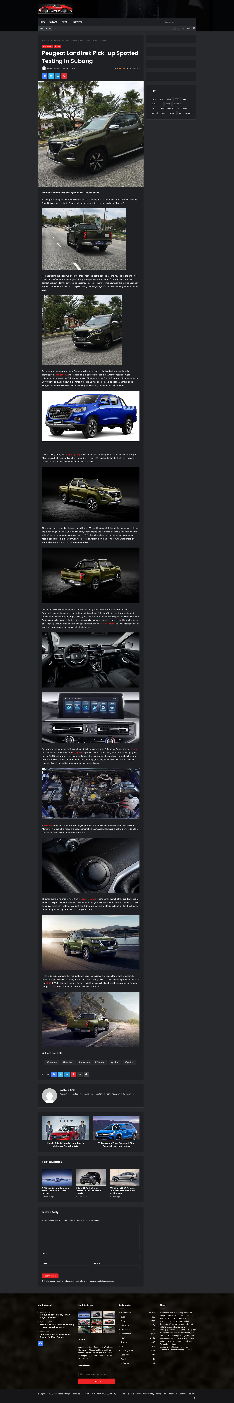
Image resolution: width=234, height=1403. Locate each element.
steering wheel (107, 623)
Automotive (55, 40)
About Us (77, 22)
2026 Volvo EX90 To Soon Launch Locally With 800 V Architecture (122, 1191)
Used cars (125, 1355)
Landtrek (69, 1062)
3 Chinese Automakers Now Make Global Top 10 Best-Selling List (55, 1191)
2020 (161, 99)
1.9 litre (134, 749)
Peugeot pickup (73, 454)
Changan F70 (60, 374)
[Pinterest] (64, 76)
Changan (76, 752)
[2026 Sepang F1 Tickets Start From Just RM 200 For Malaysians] (109, 1329)
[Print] (86, 1074)
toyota (187, 113)
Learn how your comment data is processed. (95, 1281)
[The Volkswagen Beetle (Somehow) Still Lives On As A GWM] (97, 1329)
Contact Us (181, 1394)
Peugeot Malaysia (87, 899)
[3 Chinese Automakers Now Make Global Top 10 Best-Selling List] (57, 1177)
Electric (154, 108)
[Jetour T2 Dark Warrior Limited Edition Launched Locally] (91, 1177)
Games (126, 1363)
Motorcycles (126, 1329)
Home (42, 22)
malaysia (85, 1062)
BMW (154, 104)
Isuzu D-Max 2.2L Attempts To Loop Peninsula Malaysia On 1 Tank (81, 28)
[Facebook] (44, 76)
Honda (185, 108)
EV (178, 108)
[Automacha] (55, 9)
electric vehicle (167, 108)
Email (45, 1263)
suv (180, 113)
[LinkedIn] (57, 76)
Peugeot (100, 1062)
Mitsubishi (49, 825)
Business (124, 1317)
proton (172, 113)
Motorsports (126, 1334)
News (64, 22)
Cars (123, 1321)
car (161, 104)
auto (184, 99)
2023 (177, 99)
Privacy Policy (148, 1394)
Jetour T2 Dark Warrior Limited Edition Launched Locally (88, 1191)
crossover (177, 104)
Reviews (53, 22)
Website (96, 1263)
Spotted (130, 1062)
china (168, 104)
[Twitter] (51, 76)
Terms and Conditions (165, 1394)
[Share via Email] (80, 1074)
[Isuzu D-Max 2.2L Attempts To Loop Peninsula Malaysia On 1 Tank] (84, 1322)
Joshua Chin (51, 68)
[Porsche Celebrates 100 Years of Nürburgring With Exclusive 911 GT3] (84, 1329)
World (123, 1359)
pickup (53, 986)
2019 (154, 99)
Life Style (125, 1325)
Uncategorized (127, 1350)
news (164, 113)
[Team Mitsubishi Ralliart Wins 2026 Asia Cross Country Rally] (97, 1322)
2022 (169, 99)
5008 (48, 983)
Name (45, 1253)
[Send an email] (57, 68)
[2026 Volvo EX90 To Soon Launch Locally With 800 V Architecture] (124, 1177)
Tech (123, 1346)
